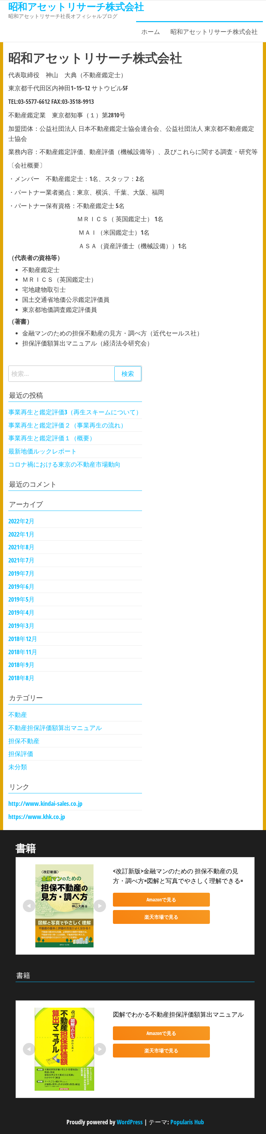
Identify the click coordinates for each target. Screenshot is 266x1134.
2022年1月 (21, 534)
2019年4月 (21, 612)
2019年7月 (21, 573)
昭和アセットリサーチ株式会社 (214, 31)
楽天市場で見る (161, 917)
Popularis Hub (187, 1122)
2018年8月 (21, 678)
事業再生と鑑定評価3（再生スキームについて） (75, 412)
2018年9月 (21, 664)
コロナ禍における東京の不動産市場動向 (64, 464)
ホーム (150, 31)
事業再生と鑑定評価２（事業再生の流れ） (67, 425)
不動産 (17, 714)
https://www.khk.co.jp (36, 816)
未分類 (17, 767)
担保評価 (20, 753)
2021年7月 (21, 560)
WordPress (130, 1122)
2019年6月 (21, 586)
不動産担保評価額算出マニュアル (55, 727)
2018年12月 (22, 638)
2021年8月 (21, 547)
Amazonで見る (161, 899)
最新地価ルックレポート (42, 451)
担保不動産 (23, 741)
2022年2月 (21, 521)
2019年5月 (21, 599)
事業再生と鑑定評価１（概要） (52, 438)
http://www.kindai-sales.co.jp (45, 803)
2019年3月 (21, 625)
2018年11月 (22, 652)
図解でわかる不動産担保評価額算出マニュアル (178, 1014)
